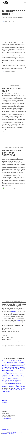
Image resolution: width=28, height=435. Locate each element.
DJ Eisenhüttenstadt (6, 368)
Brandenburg (14, 311)
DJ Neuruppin (16, 380)
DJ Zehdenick (19, 389)
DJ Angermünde (5, 360)
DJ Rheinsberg (18, 383)
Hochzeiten (10, 63)
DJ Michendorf (16, 378)
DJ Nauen (10, 380)
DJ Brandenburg (21, 364)
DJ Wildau (23, 388)
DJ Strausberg (11, 386)
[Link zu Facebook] (18, 431)
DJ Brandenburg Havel (7, 365)
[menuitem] (3, 432)
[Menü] (23, 3)
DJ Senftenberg (10, 385)
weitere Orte (8, 391)
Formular (18, 320)
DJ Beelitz (14, 362)
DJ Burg (22, 365)
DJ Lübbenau (9, 378)
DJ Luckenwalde (10, 377)
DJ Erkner (14, 368)
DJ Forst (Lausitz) (19, 370)
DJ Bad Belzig (13, 360)
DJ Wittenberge (5, 389)
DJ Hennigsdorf (5, 373)
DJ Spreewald (17, 385)
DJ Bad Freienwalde (21, 360)
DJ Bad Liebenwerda (7, 362)
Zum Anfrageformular (6, 418)
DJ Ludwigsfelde (18, 377)
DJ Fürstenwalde (13, 372)
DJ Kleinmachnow (13, 373)
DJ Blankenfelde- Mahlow (11, 364)
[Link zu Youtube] (20, 431)
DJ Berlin (20, 362)
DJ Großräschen (21, 372)
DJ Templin (22, 386)
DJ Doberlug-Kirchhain (12, 367)
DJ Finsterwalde (10, 370)
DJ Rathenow (12, 383)
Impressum (4, 400)
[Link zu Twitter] (25, 431)
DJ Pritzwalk (5, 383)
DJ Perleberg (11, 381)
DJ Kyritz (18, 375)
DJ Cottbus (4, 367)
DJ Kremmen (12, 375)
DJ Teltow (17, 386)
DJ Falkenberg (20, 368)
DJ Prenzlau (17, 381)
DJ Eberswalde (21, 367)
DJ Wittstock (12, 389)
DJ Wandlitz (16, 388)
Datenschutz (5, 402)
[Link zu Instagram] (22, 431)
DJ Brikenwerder (16, 365)
